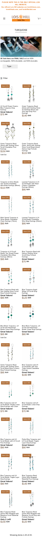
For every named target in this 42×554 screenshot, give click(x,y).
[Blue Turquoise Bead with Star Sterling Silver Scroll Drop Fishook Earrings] (10, 277)
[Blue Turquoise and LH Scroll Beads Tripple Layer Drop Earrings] (10, 463)
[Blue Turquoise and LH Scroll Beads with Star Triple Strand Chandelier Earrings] (32, 352)
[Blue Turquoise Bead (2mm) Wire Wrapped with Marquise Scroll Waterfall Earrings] (10, 499)
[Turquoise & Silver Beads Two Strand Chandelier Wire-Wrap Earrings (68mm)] (10, 169)
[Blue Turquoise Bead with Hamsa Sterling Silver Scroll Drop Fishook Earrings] (32, 239)
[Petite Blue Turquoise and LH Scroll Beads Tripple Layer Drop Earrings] (32, 427)
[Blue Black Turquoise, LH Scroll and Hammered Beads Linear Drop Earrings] (10, 313)
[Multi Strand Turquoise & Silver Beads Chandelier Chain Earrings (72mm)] (10, 205)
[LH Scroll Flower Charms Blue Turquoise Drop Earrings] (10, 93)
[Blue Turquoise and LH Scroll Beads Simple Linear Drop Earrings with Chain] (10, 390)
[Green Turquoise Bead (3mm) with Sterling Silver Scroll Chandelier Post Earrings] (10, 131)
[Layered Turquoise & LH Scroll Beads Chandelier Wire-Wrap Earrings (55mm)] (32, 205)
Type (9, 66)
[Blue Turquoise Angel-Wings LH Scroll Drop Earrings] (32, 277)
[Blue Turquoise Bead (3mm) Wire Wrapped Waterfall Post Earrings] (32, 463)
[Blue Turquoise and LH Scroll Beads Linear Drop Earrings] (32, 390)
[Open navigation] (4, 18)
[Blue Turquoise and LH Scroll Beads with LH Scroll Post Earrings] (10, 427)
